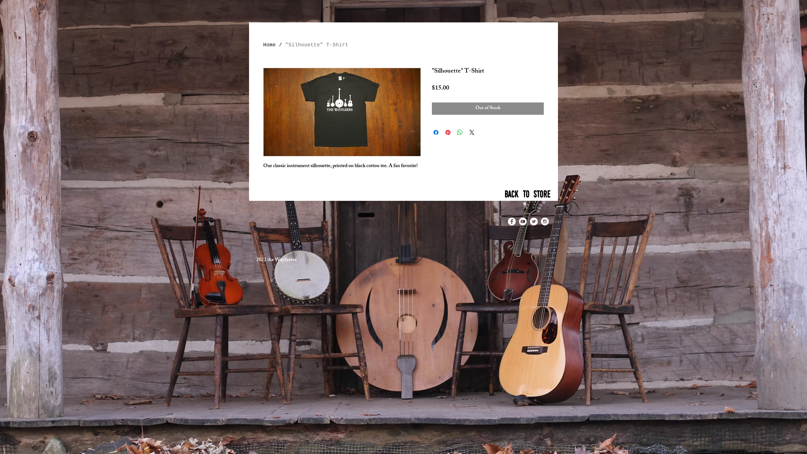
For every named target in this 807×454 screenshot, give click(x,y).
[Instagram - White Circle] (545, 221)
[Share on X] (472, 132)
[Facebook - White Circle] (512, 221)
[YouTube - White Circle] (523, 221)
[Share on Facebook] (436, 132)
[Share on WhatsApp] (460, 132)
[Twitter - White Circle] (534, 221)
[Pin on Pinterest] (448, 132)
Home (269, 45)
